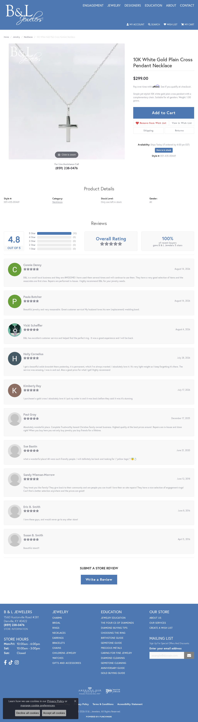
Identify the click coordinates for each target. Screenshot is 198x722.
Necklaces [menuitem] (59, 632)
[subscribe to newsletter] (189, 655)
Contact (187, 6)
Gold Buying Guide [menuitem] (113, 673)
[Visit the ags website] (90, 691)
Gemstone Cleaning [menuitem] (113, 663)
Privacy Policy (81, 704)
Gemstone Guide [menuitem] (111, 643)
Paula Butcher (32, 297)
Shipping (148, 130)
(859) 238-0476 (66, 168)
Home (6, 37)
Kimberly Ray (32, 386)
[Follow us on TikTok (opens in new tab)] (11, 662)
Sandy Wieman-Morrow (39, 475)
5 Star (32, 233)
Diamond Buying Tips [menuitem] (114, 627)
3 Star (32, 241)
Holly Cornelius (33, 354)
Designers (133, 6)
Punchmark (106, 716)
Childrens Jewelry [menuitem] (64, 653)
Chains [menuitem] (56, 648)
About (171, 6)
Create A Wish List (161, 627)
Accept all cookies (54, 712)
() (75, 233)
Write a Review (99, 579)
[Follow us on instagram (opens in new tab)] (17, 662)
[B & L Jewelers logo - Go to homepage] (26, 15)
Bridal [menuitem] (56, 622)
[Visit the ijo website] (113, 691)
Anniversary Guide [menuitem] (113, 668)
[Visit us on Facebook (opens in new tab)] (5, 662)
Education (153, 6)
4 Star (32, 237)
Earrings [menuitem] (58, 638)
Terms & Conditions (103, 704)
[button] (135, 24)
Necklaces (28, 37)
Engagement (93, 6)
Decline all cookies (27, 712)
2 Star (32, 244)
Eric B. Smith (31, 507)
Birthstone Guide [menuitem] (112, 638)
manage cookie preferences (37, 705)
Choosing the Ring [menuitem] (113, 632)
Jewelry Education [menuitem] (113, 617)
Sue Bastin (30, 446)
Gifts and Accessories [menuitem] (66, 663)
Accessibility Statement (130, 704)
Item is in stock (163, 150)
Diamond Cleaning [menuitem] (113, 658)
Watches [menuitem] (57, 658)
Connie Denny (32, 265)
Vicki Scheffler (33, 325)
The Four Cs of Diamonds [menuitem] (117, 622)
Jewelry (114, 6)
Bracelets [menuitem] (58, 643)
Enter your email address (165, 648)
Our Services (157, 622)
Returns (179, 130)
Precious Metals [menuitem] (111, 648)
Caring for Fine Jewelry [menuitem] (116, 653)
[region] (67, 101)
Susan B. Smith (33, 535)
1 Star (32, 248)
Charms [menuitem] (57, 617)
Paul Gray (29, 414)
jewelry (16, 37)
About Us (155, 617)
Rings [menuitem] (55, 627)
